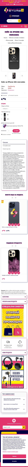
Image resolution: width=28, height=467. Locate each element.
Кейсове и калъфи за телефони (16, 37)
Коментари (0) (6, 149)
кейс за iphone (8, 292)
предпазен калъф (9, 293)
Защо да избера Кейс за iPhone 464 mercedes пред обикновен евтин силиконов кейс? (12, 399)
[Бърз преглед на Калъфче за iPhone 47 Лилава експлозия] (18, 272)
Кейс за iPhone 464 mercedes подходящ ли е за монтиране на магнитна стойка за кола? (11, 409)
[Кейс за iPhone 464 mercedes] (14, 58)
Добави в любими (6, 134)
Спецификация (6, 145)
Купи (17, 130)
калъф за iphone (16, 292)
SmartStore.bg (11, 86)
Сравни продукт (17, 133)
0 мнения (5, 95)
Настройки (14, 461)
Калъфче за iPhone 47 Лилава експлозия (10, 275)
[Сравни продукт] (15, 224)
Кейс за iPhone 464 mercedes (12, 290)
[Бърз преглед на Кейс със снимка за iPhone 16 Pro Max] (18, 224)
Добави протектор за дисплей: (7, 123)
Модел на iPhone (5, 106)
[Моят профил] (21, 26)
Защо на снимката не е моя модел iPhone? (11, 404)
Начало (5, 37)
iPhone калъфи (9, 40)
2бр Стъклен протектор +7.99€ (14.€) (15, 126)
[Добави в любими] (12, 224)
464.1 (8, 119)
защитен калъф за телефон (20, 293)
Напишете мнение (14, 95)
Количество (3, 130)
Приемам (14, 456)
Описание (5, 142)
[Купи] (9, 224)
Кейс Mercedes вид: (6, 111)
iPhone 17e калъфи (19, 40)
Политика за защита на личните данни (10, 451)
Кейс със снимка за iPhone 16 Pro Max (9, 227)
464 (7, 114)
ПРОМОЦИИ (15, 16)
